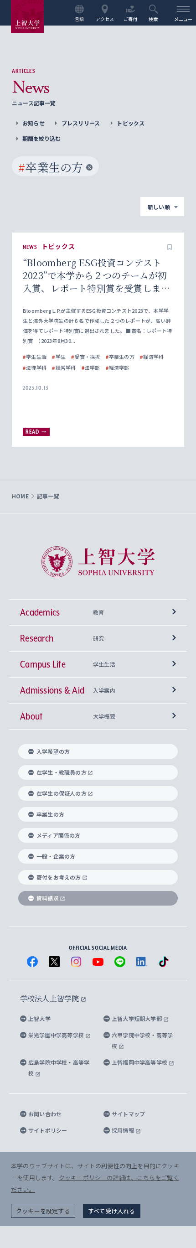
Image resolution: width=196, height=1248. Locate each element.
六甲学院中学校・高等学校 (142, 1040)
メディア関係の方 (58, 835)
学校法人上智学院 (50, 998)
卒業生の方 (50, 814)
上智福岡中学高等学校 (140, 1062)
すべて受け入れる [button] (111, 1211)
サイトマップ (128, 1114)
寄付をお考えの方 (58, 877)
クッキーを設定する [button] (43, 1211)
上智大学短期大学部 (137, 1018)
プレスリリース (81, 123)
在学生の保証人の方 (61, 793)
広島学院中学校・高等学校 (58, 1067)
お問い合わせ (45, 1114)
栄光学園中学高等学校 (56, 1035)
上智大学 (39, 1018)
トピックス (130, 123)
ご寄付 (131, 19)
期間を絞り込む (41, 138)
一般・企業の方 (55, 856)
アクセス (105, 19)
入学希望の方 (53, 751)
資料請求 (47, 898)
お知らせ (33, 123)
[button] (169, 247)
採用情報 (123, 1130)
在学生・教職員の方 (61, 772)
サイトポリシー (47, 1130)
